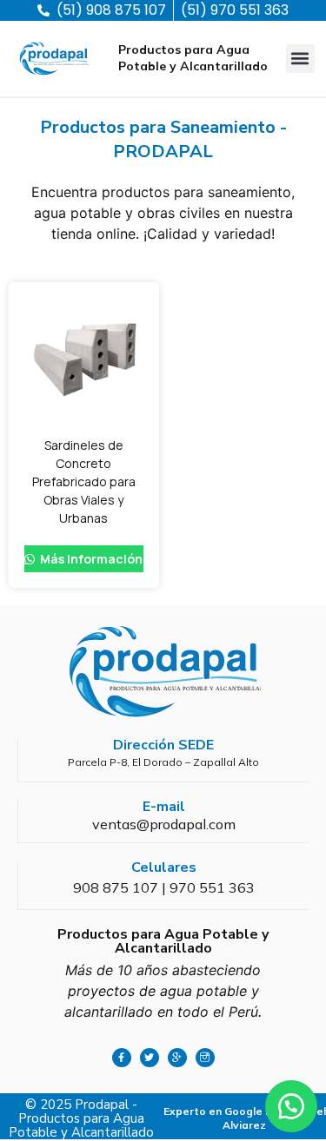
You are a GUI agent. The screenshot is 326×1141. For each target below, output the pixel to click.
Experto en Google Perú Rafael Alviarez (244, 1118)
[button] (300, 58)
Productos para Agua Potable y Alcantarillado (193, 58)
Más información (90, 559)
